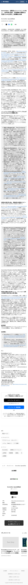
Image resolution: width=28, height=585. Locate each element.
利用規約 (23, 570)
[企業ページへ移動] (14, 479)
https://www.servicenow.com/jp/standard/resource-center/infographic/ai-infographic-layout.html (14, 60)
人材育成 (4, 453)
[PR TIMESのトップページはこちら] (6, 1)
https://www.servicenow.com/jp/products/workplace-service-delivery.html (14, 70)
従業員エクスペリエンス (15, 449)
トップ (3, 465)
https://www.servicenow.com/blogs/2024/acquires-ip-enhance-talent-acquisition (15, 345)
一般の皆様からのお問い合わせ (14, 579)
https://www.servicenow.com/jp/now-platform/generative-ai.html (15, 238)
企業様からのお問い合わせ (14, 576)
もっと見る (24, 532)
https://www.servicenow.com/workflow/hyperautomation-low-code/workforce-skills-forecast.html (13, 79)
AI (21, 453)
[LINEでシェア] (11, 24)
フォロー (14, 493)
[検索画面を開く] (26, 2)
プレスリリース (10, 465)
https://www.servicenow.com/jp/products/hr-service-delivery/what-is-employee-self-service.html (15, 195)
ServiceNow (5, 449)
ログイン (17, 1)
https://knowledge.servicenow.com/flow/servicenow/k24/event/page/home (14, 54)
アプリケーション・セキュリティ (9, 440)
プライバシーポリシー (14, 570)
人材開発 (4, 456)
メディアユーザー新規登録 (14, 407)
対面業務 (11, 453)
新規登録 (22, 1)
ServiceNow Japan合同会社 (21, 465)
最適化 (17, 453)
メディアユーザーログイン (14, 400)
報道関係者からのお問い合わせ (14, 573)
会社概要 (5, 570)
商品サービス (5, 433)
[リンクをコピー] (15, 24)
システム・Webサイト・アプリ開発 (10, 443)
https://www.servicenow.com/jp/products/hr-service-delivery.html (15, 172)
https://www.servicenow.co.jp (17, 500)
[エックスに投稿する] (6, 24)
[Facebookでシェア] (9, 24)
